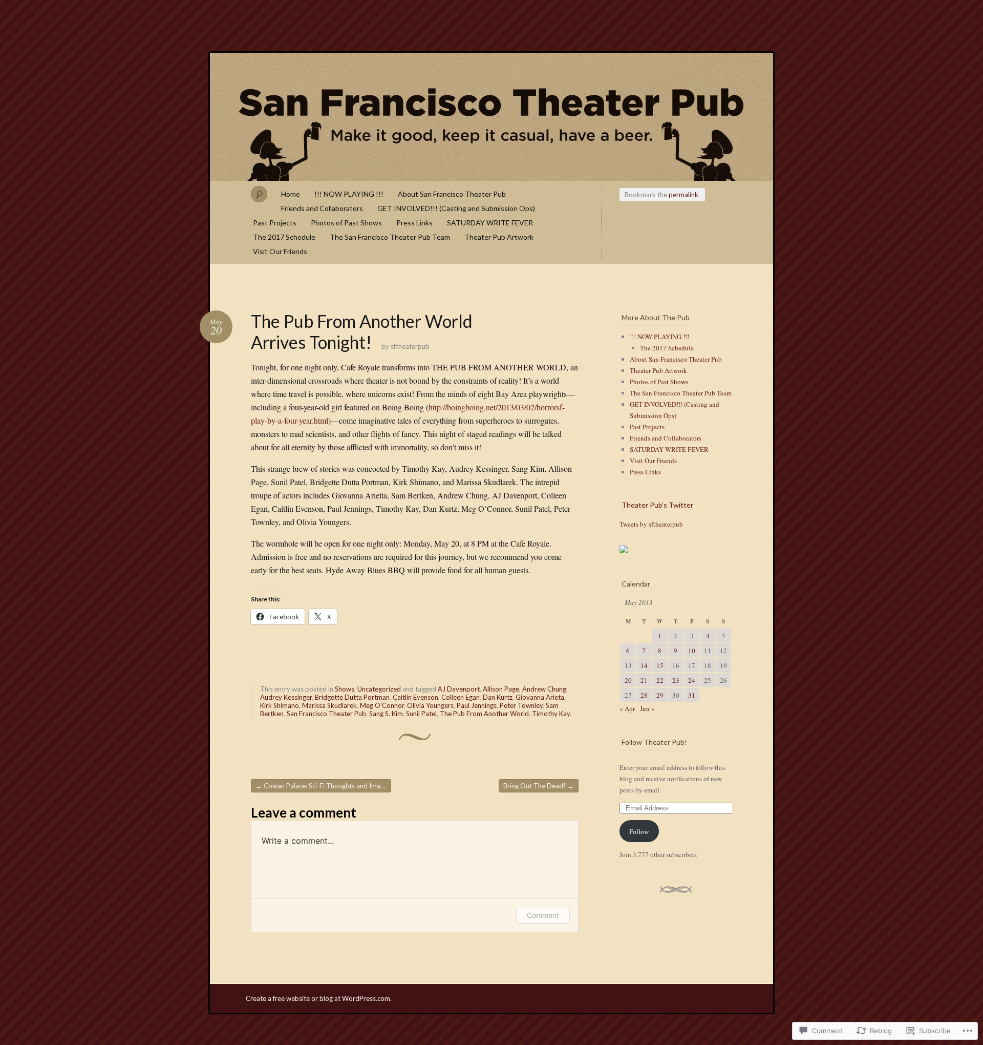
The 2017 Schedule (284, 237)
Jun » (647, 708)
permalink (683, 195)
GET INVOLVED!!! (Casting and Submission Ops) (456, 208)
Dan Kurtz (497, 697)
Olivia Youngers (430, 705)
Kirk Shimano (279, 705)
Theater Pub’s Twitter (657, 504)
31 (691, 695)
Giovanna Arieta (540, 697)
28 (644, 695)
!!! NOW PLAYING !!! (348, 194)
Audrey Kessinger (286, 697)
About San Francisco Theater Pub (452, 194)
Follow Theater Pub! (654, 742)
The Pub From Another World (484, 713)
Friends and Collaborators (322, 208)
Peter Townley (521, 705)
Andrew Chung (544, 689)
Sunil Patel (421, 713)
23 (675, 680)
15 (660, 665)
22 (660, 680)
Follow (639, 831)
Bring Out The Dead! (538, 786)
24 (691, 680)
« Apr (627, 708)
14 (644, 665)
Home (290, 194)
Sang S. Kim (386, 713)
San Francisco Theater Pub (491, 117)
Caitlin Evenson (415, 697)
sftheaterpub (410, 346)
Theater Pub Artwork (498, 237)
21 (644, 680)
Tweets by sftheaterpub (651, 524)
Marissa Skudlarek (329, 705)
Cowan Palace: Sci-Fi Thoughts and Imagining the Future (323, 786)
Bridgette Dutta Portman (352, 697)
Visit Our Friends (280, 251)
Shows (344, 689)
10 (691, 650)
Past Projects (274, 222)
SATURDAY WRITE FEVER (490, 222)
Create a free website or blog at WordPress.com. (319, 998)
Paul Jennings (477, 705)
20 (628, 680)
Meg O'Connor (382, 705)
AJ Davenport (459, 689)
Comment (543, 915)
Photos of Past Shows (346, 222)
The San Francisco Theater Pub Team (390, 237)
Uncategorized (379, 689)
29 (660, 695)
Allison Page (501, 689)
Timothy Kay (551, 713)
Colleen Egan (460, 697)
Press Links (414, 222)
